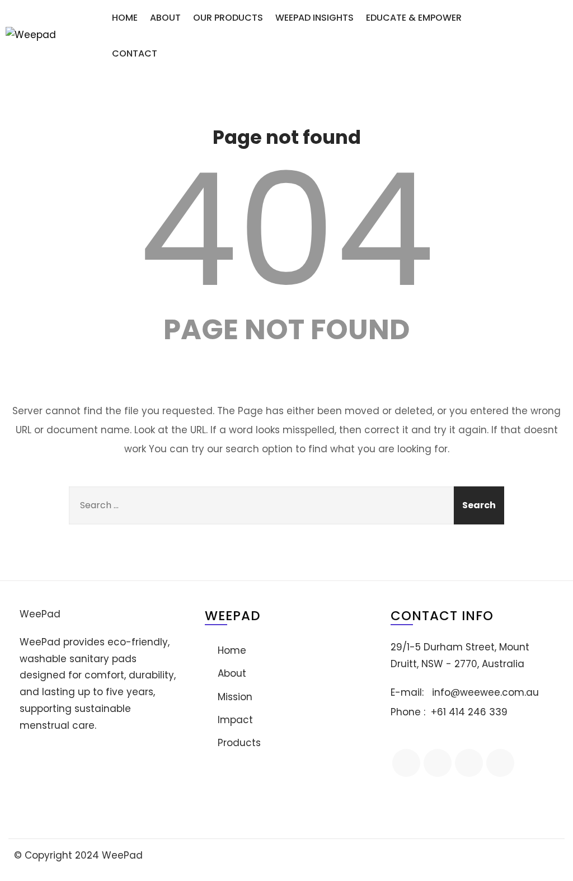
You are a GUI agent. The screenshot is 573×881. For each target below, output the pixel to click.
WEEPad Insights (314, 17)
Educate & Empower (414, 17)
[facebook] (406, 763)
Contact (134, 53)
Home (125, 17)
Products (239, 742)
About (165, 17)
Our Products (228, 17)
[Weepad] (53, 35)
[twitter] (469, 763)
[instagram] (500, 763)
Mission (235, 697)
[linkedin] (438, 763)
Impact (235, 720)
